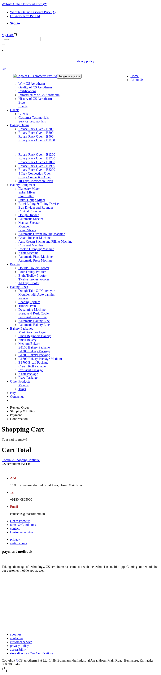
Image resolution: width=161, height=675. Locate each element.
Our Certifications (41, 653)
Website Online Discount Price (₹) (24, 4)
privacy (15, 539)
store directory (19, 653)
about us (15, 634)
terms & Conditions (23, 524)
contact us (16, 638)
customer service (21, 642)
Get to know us (20, 521)
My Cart (8, 35)
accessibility (18, 649)
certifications (18, 543)
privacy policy (84, 61)
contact (14, 528)
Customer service (21, 532)
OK (4, 69)
